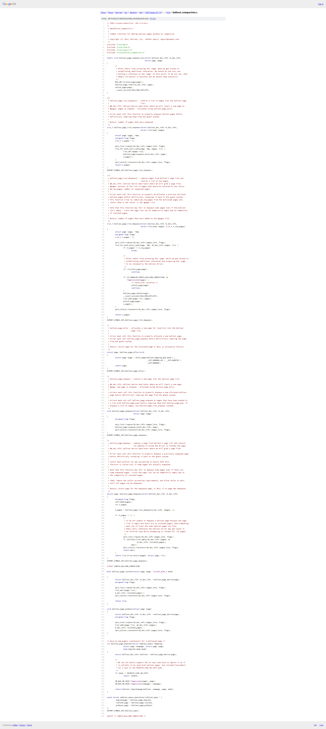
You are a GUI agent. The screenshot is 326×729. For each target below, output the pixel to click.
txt (315, 725)
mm (168, 12)
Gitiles (15, 725)
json (321, 725)
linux (103, 12)
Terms (29, 725)
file (153, 19)
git (125, 12)
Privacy (22, 725)
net (141, 12)
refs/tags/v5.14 (153, 12)
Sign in (320, 4)
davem (133, 12)
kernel (118, 12)
